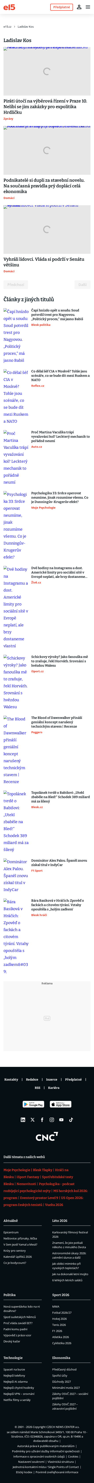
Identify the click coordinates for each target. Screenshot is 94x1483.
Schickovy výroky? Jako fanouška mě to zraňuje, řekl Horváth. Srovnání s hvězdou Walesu (59, 661)
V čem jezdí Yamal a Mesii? (20, 1244)
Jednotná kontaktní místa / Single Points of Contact (46, 1467)
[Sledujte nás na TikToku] (71, 1119)
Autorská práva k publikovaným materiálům (46, 1446)
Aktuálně (10, 1221)
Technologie (13, 1358)
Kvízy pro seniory (14, 1251)
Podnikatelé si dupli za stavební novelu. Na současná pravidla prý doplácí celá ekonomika (44, 186)
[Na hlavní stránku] (9, 6)
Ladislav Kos (26, 27)
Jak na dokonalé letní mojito (70, 1274)
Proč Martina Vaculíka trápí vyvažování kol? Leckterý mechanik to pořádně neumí (60, 436)
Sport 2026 (60, 1295)
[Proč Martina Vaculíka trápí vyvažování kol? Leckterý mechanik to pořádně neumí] (16, 458)
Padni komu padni (15, 1329)
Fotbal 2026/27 (61, 1313)
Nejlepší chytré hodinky (18, 1388)
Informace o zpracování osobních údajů (39, 1456)
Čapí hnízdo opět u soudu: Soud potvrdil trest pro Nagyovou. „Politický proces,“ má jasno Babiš (57, 314)
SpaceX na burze (14, 1369)
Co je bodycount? (14, 1263)
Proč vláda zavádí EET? (18, 1323)
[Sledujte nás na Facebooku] (42, 1119)
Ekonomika (61, 1358)
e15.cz (7, 27)
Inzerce (51, 1079)
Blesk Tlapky (42, 1170)
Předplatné (73, 1079)
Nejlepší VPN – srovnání (18, 1394)
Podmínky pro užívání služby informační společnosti (46, 1451)
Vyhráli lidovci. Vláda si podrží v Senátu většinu (43, 262)
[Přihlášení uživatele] (79, 7)
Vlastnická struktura (61, 1462)
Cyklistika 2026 (61, 1343)
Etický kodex (24, 1472)
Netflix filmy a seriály (17, 1400)
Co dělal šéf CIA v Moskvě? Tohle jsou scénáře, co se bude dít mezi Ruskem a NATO (60, 375)
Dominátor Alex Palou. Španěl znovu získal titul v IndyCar (59, 863)
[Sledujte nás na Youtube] (61, 1119)
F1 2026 (57, 1331)
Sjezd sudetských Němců (19, 1317)
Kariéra (53, 1088)
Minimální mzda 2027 (66, 1388)
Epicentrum (11, 1232)
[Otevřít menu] (88, 7)
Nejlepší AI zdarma (15, 1382)
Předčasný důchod (64, 1369)
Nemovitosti (26, 1184)
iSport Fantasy (28, 1177)
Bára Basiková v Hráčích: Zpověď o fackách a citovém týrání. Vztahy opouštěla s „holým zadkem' (57, 905)
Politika (9, 1295)
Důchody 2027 (61, 1382)
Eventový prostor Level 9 (39, 1198)
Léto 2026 (59, 1221)
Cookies (73, 1456)
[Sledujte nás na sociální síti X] (32, 1119)
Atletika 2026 (60, 1337)
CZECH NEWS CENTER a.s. (62, 1427)
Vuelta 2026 (54, 1205)
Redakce (32, 1079)
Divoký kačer (11, 1341)
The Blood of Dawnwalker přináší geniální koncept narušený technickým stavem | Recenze (56, 722)
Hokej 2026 (59, 1319)
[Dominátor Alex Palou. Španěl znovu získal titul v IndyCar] (16, 875)
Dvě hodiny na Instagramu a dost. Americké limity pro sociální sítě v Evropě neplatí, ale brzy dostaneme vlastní (58, 572)
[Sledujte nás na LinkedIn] (22, 1119)
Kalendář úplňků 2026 (17, 1257)
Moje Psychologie (16, 1170)
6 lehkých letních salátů (67, 1280)
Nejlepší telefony (14, 1375)
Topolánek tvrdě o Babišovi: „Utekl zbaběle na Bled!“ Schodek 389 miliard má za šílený (60, 797)
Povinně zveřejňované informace (57, 1472)
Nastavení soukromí (31, 1462)
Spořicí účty (59, 1375)
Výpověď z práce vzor (17, 1335)
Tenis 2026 (59, 1325)
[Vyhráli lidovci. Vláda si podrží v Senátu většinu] (47, 229)
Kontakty (11, 1079)
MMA (55, 1306)
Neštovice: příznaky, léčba (20, 1238)
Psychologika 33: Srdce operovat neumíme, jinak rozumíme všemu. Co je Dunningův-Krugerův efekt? (59, 497)
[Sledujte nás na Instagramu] (51, 1119)
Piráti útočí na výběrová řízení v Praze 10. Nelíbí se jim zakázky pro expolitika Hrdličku (45, 106)
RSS (37, 1088)
